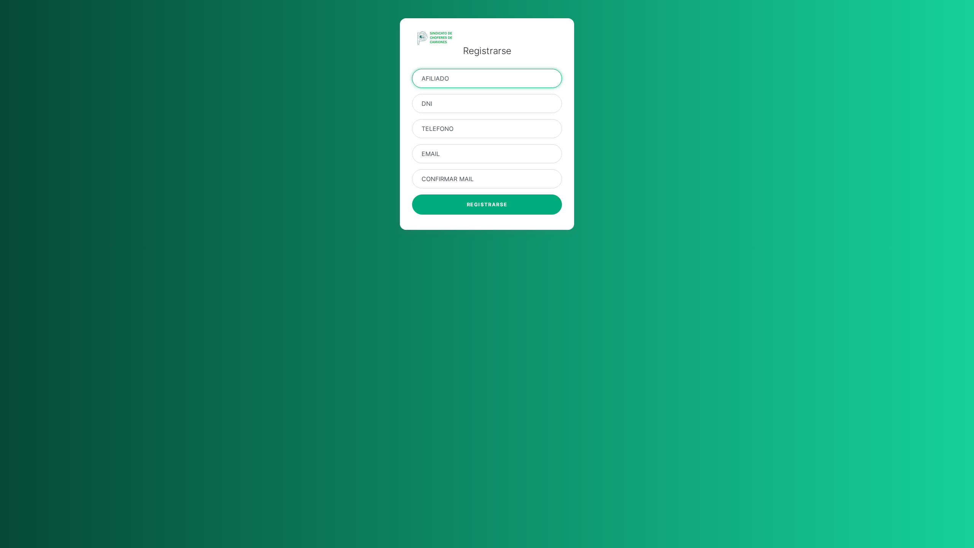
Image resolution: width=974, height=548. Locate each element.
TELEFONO (438, 128)
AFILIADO (435, 78)
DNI (427, 103)
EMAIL (431, 154)
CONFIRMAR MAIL (448, 179)
